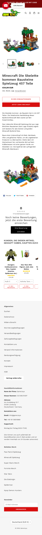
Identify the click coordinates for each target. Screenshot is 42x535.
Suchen (7, 311)
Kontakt (7, 361)
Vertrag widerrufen (14, 378)
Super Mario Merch (11, 463)
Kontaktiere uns (10, 344)
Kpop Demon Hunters (12, 490)
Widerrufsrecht (10, 322)
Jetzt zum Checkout (21, 104)
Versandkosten (20, 91)
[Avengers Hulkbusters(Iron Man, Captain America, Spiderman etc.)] (11, 255)
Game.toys (23, 528)
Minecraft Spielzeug (12, 457)
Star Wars (8, 474)
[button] (5, 5)
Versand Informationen (13, 350)
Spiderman (8, 485)
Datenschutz (9, 317)
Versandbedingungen (12, 333)
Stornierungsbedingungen (14, 328)
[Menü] (38, 13)
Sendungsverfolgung (12, 355)
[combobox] (11, 281)
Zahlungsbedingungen (13, 339)
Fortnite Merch (10, 468)
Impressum (8, 366)
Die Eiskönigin (9, 479)
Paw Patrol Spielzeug (12, 452)
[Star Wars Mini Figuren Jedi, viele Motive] (26, 255)
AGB (5, 372)
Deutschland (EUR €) (20, 522)
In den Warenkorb (11, 286)
